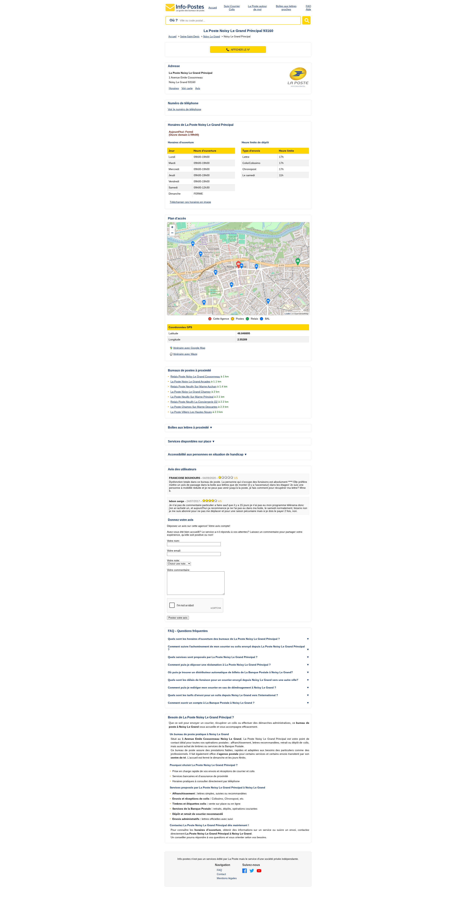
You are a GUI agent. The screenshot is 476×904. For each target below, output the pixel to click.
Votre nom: (173, 540)
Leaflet (287, 314)
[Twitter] (252, 871)
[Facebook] (244, 871)
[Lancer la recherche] (306, 20)
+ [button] (172, 227)
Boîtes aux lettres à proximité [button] (190, 427)
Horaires (174, 88)
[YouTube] (259, 871)
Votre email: (174, 550)
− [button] (172, 233)
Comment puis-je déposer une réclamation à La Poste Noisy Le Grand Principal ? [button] (219, 664)
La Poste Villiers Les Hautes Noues (191, 411)
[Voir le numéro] (238, 49)
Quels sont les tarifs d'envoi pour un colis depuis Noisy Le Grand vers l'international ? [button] (223, 695)
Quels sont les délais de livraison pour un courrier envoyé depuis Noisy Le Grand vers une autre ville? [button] (233, 679)
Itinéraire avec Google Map (189, 347)
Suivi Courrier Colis (232, 8)
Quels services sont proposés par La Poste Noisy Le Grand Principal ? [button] (213, 657)
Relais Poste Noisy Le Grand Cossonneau (195, 376)
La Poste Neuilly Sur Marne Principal (192, 396)
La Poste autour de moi (257, 8)
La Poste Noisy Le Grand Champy (191, 391)
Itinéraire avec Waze (185, 353)
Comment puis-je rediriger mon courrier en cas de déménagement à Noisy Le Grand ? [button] (222, 687)
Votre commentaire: (178, 569)
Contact (221, 874)
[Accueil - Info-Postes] (185, 11)
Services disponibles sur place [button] (191, 441)
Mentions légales (227, 878)
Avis (197, 88)
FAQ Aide (308, 8)
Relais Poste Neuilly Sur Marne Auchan (193, 386)
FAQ (219, 870)
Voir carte (187, 88)
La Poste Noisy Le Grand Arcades (190, 381)
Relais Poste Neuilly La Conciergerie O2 (194, 401)
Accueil (212, 7)
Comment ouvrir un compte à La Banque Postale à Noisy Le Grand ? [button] (211, 702)
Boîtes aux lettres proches (286, 8)
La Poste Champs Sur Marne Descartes (194, 406)
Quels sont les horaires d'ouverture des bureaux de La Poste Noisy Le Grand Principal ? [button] (224, 638)
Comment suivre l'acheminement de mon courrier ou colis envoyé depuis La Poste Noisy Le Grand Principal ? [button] (236, 648)
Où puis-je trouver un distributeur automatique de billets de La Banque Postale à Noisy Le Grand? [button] (230, 672)
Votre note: (173, 560)
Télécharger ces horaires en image (190, 201)
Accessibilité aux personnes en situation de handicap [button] (207, 454)
